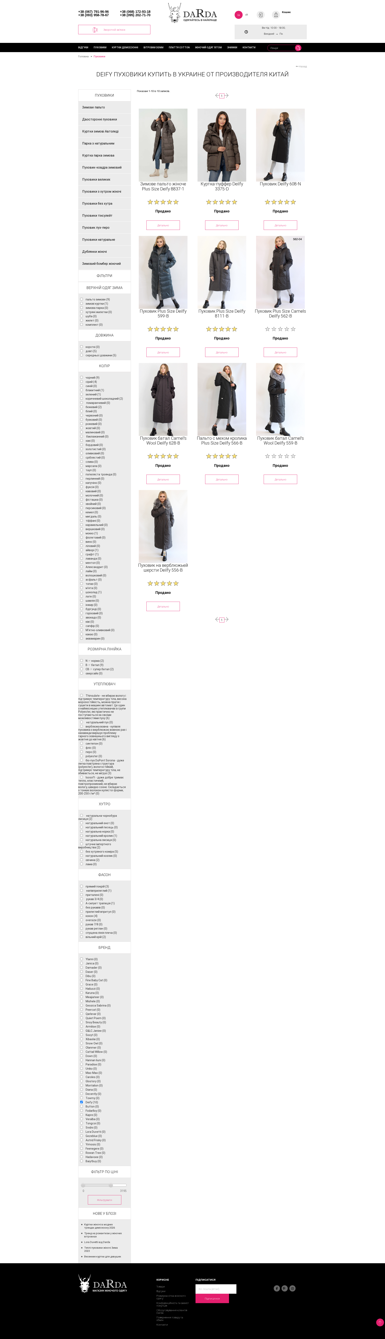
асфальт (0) (94, 579)
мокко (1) (92, 533)
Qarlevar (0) (93, 1014)
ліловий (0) (93, 546)
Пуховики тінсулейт (97, 215)
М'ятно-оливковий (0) (100, 630)
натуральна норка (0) (100, 831)
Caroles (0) (93, 1077)
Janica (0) (92, 963)
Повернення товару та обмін (169, 1319)
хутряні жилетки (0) (99, 312)
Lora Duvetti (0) (95, 1131)
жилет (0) (92, 320)
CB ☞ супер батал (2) (100, 669)
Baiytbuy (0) (93, 1161)
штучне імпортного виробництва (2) (94, 846)
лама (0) (91, 864)
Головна (83, 56)
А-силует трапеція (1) (100, 903)
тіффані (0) (93, 520)
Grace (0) (91, 984)
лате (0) (91, 596)
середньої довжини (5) (101, 355)
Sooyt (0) (91, 1035)
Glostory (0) (93, 1081)
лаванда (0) (93, 558)
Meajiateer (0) (95, 997)
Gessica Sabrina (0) (98, 1005)
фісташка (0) (94, 499)
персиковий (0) (96, 508)
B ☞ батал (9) (94, 665)
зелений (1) (93, 394)
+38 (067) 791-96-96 (93, 11)
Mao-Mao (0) (94, 1072)
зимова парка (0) (97, 307)
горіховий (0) (94, 613)
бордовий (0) (94, 445)
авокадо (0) (93, 617)
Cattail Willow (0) (96, 1051)
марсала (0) (93, 466)
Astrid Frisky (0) (96, 1140)
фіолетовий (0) (95, 537)
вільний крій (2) (96, 937)
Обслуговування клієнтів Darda (171, 1311)
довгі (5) (91, 351)
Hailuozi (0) (93, 988)
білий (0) (91, 411)
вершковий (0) (95, 529)
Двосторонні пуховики (99, 119)
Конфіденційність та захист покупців (172, 1304)
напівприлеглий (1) (98, 890)
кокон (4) (91, 916)
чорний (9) (92, 377)
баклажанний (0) (97, 436)
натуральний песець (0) (102, 827)
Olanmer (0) (93, 1047)
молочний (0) (94, 495)
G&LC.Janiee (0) (96, 1030)
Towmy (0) (92, 1098)
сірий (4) (91, 381)
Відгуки (83, 47)
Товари (160, 1286)
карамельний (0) (97, 525)
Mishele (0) (93, 1001)
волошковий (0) (96, 575)
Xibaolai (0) (93, 1039)
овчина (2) (92, 860)
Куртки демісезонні (125, 47)
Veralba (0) (93, 1119)
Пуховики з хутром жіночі (101, 191)
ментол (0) (93, 562)
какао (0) (91, 634)
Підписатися (212, 1298)
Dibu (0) (90, 976)
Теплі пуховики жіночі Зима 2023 (101, 1249)
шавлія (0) (92, 600)
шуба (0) (91, 316)
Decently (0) (93, 1093)
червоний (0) (94, 415)
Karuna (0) (92, 992)
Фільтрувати (104, 1200)
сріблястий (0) (95, 457)
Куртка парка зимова (98, 155)
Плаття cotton (179, 47)
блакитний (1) (95, 390)
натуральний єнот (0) (100, 823)
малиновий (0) (95, 432)
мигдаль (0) (93, 516)
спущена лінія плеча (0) (101, 932)
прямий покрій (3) (97, 886)
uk (246, 14)
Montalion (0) (94, 1085)
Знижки (232, 47)
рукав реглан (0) (96, 928)
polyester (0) (94, 756)
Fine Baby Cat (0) (96, 980)
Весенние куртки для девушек (102, 1256)
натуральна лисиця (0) (101, 840)
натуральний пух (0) (99, 722)
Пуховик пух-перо (95, 227)
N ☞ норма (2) (95, 660)
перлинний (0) (95, 478)
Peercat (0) (93, 1009)
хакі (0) (90, 440)
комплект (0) (94, 324)
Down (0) (91, 1056)
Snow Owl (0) (94, 1043)
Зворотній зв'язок (114, 29)
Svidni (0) (91, 1127)
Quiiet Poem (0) (96, 1018)
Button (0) (92, 1106)
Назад (302, 66)
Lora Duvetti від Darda (97, 1242)
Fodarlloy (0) (93, 1110)
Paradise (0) (93, 1064)
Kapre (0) (91, 1115)
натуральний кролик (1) (101, 835)
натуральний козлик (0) (101, 855)
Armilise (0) (93, 1026)
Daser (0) (91, 971)
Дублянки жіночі (94, 252)
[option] (163, 145)
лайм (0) (91, 571)
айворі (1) (92, 550)
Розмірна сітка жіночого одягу (171, 1297)
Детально (163, 225)
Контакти (249, 47)
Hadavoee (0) (94, 1157)
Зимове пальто (93, 107)
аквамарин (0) (95, 638)
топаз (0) (92, 583)
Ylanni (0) (92, 959)
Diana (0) (91, 1089)
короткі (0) (93, 347)
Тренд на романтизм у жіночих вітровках (103, 1235)
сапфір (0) (92, 626)
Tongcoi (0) (93, 1123)
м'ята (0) (91, 588)
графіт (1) (92, 554)
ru (238, 14)
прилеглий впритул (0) (101, 911)
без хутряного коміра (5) (102, 851)
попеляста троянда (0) (101, 474)
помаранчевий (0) (98, 402)
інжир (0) (91, 604)
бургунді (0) (93, 609)
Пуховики (100, 47)
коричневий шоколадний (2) (104, 398)
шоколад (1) (94, 592)
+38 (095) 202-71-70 (135, 15)
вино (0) (91, 541)
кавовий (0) (93, 491)
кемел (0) (92, 512)
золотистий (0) (96, 449)
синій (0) (91, 386)
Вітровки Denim (153, 47)
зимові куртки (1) (97, 303)
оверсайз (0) (94, 673)
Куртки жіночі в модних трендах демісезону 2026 (99, 1226)
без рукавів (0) (95, 907)
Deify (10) (92, 1102)
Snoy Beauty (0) (96, 1022)
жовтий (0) (93, 428)
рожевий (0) (94, 423)
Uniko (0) (91, 1068)
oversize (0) (93, 920)
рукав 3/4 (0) (94, 899)
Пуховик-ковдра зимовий (102, 167)
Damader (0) (94, 967)
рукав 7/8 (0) (94, 924)
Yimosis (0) (93, 1144)
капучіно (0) (93, 482)
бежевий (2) (94, 407)
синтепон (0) (94, 743)
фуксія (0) (92, 487)
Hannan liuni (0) (95, 1060)
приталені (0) (94, 894)
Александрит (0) (97, 567)
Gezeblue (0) (94, 1136)
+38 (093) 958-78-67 (93, 15)
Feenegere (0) (94, 1148)
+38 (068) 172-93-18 (135, 11)
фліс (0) (91, 747)
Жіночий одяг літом (208, 47)
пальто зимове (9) (98, 299)
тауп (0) (91, 470)
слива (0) (92, 461)
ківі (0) (90, 621)
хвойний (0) (93, 503)
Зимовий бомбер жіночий (101, 264)
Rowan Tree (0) (95, 1152)
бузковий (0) (94, 419)
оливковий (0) (95, 453)
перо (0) (91, 752)
